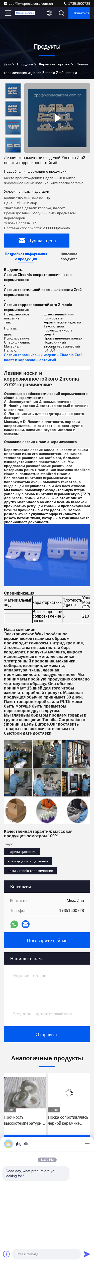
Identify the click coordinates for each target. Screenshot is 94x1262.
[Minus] (87, 1144)
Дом (7, 64)
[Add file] (6, 1253)
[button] (14, 150)
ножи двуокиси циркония (28, 861)
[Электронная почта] (25, 924)
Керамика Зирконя (54, 64)
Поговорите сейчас (47, 940)
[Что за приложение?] (14, 924)
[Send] (87, 1253)
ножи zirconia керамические (30, 871)
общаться (80, 13)
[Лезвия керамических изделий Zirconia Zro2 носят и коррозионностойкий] (57, 118)
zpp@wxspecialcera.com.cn (31, 4)
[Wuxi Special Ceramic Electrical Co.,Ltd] (25, 13)
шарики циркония (22, 852)
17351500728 (78, 4)
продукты (25, 64)
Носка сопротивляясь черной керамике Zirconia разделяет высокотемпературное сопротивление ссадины (34, 1120)
